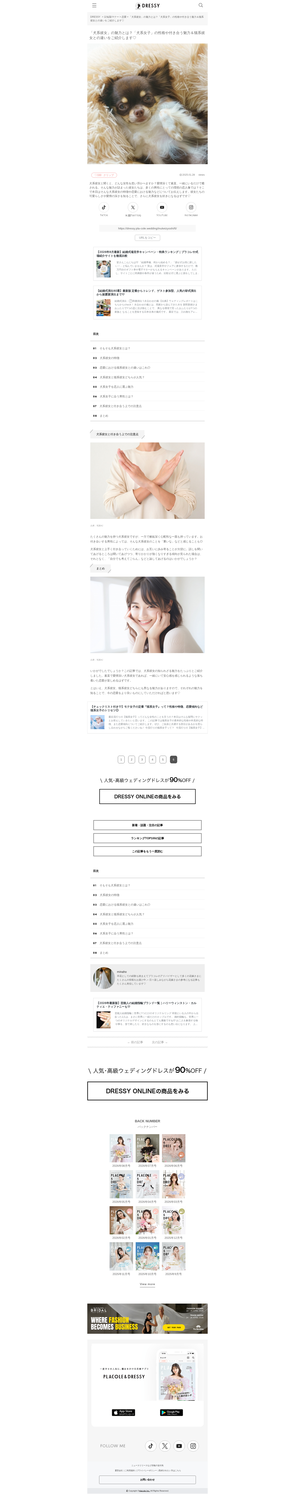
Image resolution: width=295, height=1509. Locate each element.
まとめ (104, 415)
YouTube (162, 215)
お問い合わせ (147, 1479)
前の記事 (135, 1042)
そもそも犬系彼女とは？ (115, 348)
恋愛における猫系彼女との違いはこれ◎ (125, 367)
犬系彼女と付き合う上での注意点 (121, 406)
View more (147, 1284)
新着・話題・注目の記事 (147, 825)
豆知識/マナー (111, 16)
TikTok (104, 215)
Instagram (191, 215)
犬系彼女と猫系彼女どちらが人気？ (122, 377)
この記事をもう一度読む (147, 851)
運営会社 (119, 1470)
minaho (122, 971)
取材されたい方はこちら (170, 1470)
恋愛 (124, 16)
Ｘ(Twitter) (133, 215)
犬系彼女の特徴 (109, 358)
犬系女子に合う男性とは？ (116, 396)
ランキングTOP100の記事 (147, 838)
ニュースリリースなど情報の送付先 (147, 1465)
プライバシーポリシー (147, 1470)
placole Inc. (144, 1490)
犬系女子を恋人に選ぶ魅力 (116, 386)
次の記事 (160, 1042)
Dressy (147, 6)
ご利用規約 (130, 1470)
